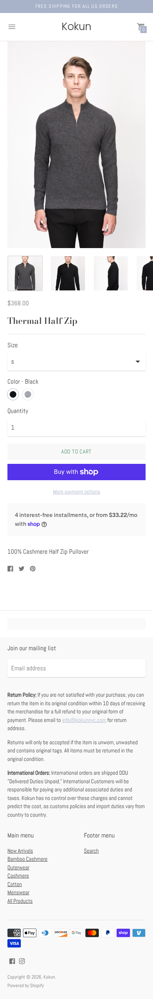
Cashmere (18, 875)
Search (91, 850)
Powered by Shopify (25, 985)
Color (23, 381)
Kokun (49, 977)
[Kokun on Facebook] (12, 960)
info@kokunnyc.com (84, 719)
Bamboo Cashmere (27, 858)
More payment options (76, 491)
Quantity (17, 411)
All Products (20, 900)
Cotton (14, 884)
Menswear (18, 892)
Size (12, 345)
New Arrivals (20, 850)
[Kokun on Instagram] (22, 960)
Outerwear (18, 867)
